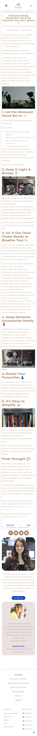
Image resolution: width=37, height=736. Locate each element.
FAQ (5, 723)
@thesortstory (22, 517)
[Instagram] (10, 533)
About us (7, 709)
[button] (3, 628)
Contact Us (8, 717)
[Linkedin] (26, 533)
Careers (6, 720)
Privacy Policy (8, 727)
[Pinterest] (21, 533)
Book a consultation (11, 713)
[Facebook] (16, 533)
